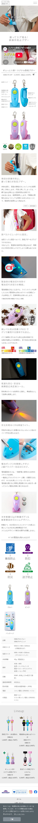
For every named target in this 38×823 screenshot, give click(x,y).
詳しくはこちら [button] (19, 814)
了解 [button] (11, 819)
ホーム (19, 799)
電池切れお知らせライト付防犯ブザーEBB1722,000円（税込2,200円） (27, 739)
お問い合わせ (19, 803)
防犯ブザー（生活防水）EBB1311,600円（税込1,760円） (10, 737)
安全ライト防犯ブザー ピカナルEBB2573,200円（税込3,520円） (27, 773)
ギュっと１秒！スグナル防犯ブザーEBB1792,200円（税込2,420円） (10, 773)
